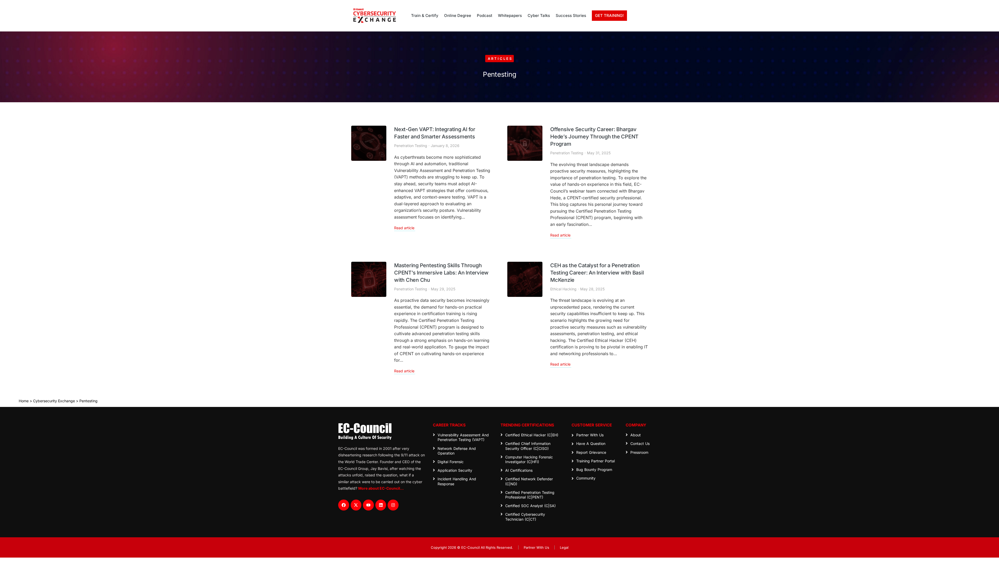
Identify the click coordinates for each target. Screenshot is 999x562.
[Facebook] (343, 505)
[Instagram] (393, 505)
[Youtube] (368, 505)
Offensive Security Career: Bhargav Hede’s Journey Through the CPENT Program (594, 136)
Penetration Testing (410, 145)
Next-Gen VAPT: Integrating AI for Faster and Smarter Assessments (434, 133)
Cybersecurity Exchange (54, 401)
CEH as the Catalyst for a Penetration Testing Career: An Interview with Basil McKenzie (597, 272)
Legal (564, 547)
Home (24, 401)
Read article (404, 228)
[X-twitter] (356, 505)
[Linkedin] (380, 505)
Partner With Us (536, 547)
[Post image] (368, 143)
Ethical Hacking (563, 289)
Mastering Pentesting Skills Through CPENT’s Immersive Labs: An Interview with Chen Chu (441, 272)
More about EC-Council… (381, 488)
